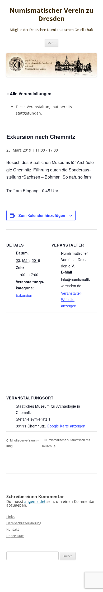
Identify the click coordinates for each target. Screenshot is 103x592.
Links (10, 516)
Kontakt (12, 529)
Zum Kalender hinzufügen (41, 215)
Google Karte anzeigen (66, 426)
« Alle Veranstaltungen (29, 93)
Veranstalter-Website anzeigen (71, 299)
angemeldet (34, 501)
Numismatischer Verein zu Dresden (51, 14)
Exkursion (24, 295)
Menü (51, 43)
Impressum (15, 535)
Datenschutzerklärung (23, 523)
